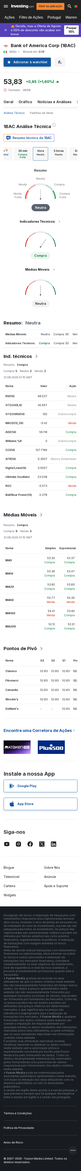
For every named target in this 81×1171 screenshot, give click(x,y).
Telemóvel (11, 877)
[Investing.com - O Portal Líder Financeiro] (22, 6)
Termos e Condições (18, 1113)
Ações (9, 17)
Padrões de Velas (41, 113)
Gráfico (25, 102)
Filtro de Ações (31, 17)
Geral (8, 102)
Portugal (54, 17)
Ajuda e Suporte (56, 886)
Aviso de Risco (13, 1142)
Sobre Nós (52, 867)
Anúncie (50, 877)
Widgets (10, 895)
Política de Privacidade (19, 1128)
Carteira (9, 886)
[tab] (22, 154)
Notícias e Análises (55, 102)
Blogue (9, 867)
